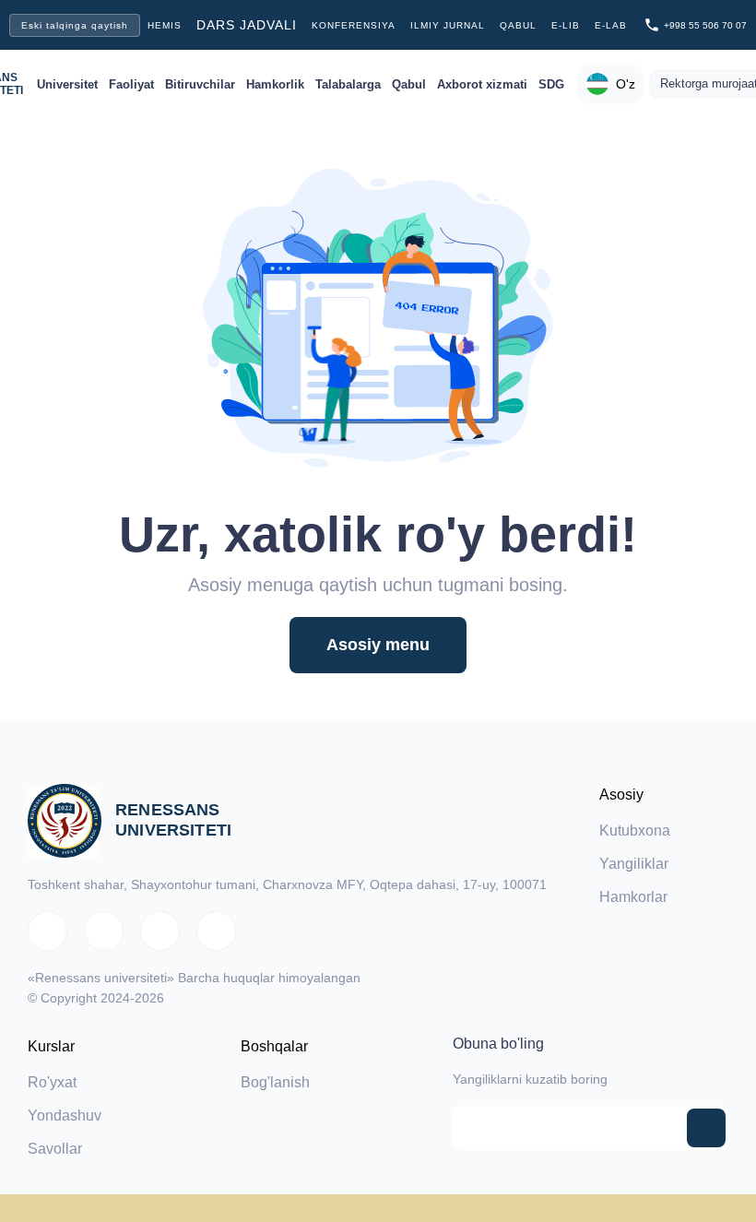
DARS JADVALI (246, 25)
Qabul (518, 25)
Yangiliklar (633, 864)
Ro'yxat (52, 1082)
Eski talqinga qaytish (74, 25)
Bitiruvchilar (200, 84)
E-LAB (611, 25)
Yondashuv (64, 1115)
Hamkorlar (633, 897)
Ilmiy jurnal (447, 25)
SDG (551, 84)
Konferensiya (354, 25)
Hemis (165, 25)
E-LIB (565, 25)
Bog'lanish (275, 1082)
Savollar (55, 1149)
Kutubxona (634, 830)
